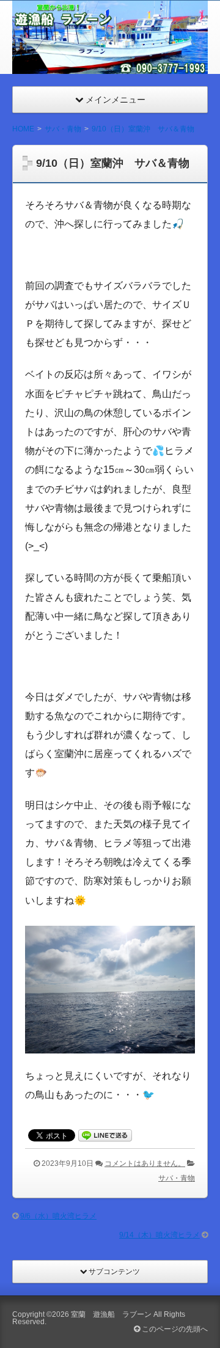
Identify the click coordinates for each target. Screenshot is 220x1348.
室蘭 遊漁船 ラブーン (111, 1314)
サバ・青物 (176, 1178)
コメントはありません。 (145, 1163)
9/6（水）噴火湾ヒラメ (58, 1216)
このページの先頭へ (174, 1329)
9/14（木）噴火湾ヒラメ (159, 1235)
